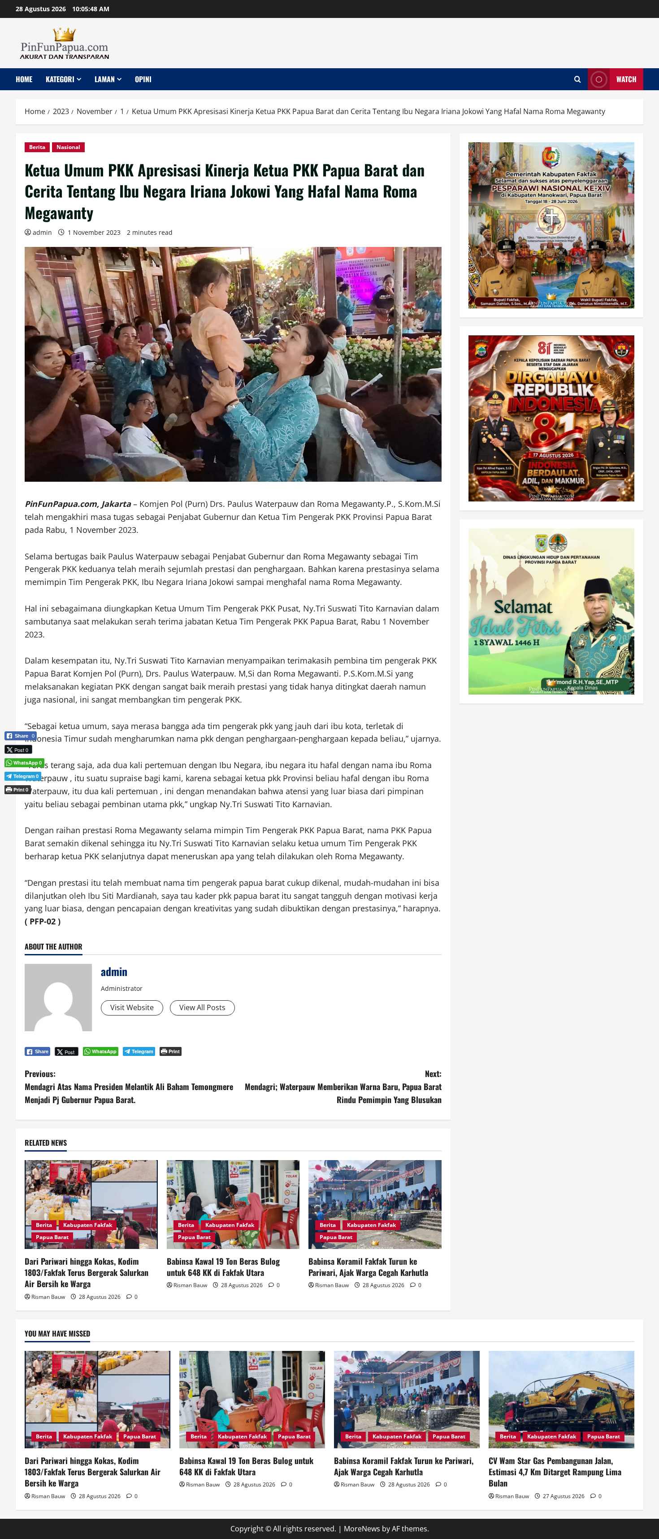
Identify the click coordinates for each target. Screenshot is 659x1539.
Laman (105, 79)
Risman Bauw (48, 1297)
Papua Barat (52, 1237)
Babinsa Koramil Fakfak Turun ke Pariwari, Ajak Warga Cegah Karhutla (368, 1266)
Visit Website (132, 1007)
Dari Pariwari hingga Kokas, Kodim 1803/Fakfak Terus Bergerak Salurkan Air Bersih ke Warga (86, 1272)
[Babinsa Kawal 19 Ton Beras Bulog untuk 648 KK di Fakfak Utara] (233, 1204)
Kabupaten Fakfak (87, 1225)
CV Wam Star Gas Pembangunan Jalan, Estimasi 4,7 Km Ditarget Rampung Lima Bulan (555, 1472)
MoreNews (362, 1529)
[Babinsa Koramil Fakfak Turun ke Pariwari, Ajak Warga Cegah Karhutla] (375, 1204)
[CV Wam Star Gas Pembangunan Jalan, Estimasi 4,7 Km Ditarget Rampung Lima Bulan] (561, 1399)
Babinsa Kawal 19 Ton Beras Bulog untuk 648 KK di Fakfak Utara (223, 1266)
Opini (143, 79)
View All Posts (202, 1007)
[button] (20, 804)
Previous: (129, 1086)
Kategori (60, 79)
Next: (343, 1086)
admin (42, 232)
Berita (37, 147)
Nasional (68, 147)
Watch (626, 79)
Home (24, 79)
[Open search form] (577, 79)
